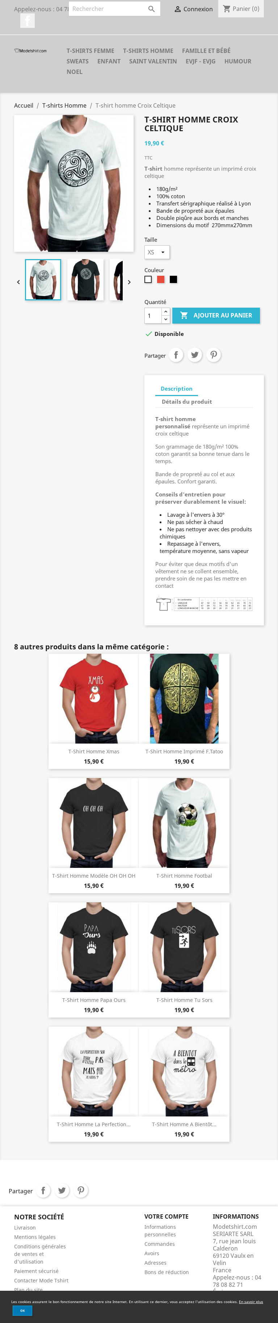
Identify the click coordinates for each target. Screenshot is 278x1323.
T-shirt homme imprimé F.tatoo (184, 751)
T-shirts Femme (90, 51)
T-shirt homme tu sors (184, 1000)
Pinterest (213, 355)
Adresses (155, 1262)
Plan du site (28, 1289)
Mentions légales (35, 1236)
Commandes (159, 1243)
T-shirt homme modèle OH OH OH (93, 875)
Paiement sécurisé (36, 1271)
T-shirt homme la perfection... (94, 1124)
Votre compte (166, 1216)
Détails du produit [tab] (187, 401)
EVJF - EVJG (201, 61)
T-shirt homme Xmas (93, 751)
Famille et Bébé (206, 51)
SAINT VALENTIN (153, 61)
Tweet (195, 355)
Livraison (25, 1227)
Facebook (27, 20)
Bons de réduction (166, 1272)
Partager (176, 355)
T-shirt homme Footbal (184, 875)
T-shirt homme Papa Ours (94, 1000)
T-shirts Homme (148, 51)
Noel (75, 72)
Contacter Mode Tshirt (41, 1280)
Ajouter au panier (216, 315)
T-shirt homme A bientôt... (184, 1124)
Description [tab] (177, 388)
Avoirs (151, 1253)
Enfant (109, 61)
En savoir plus (251, 1301)
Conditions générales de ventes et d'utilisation (40, 1254)
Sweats (78, 61)
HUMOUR (238, 61)
